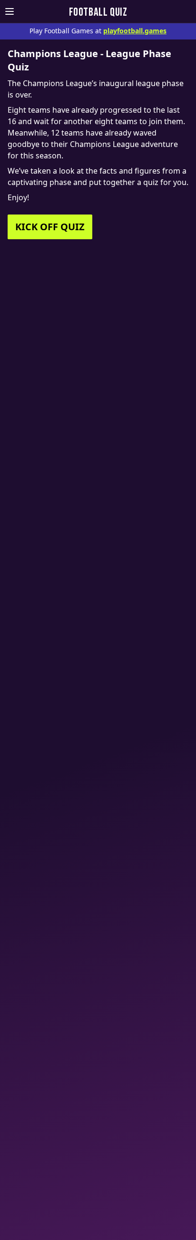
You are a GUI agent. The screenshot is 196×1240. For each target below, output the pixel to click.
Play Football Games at (98, 30)
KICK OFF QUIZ (50, 226)
